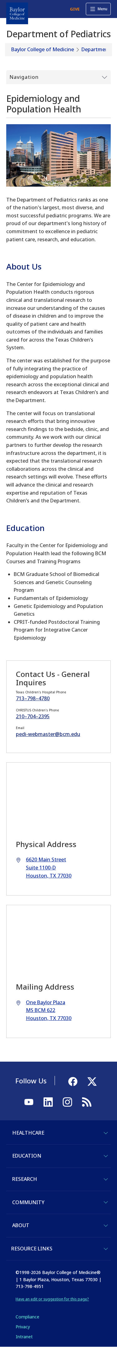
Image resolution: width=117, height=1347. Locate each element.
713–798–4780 (33, 698)
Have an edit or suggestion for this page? (52, 1299)
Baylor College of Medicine (42, 49)
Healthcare (28, 1132)
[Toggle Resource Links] (106, 1249)
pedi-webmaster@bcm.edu (48, 734)
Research (24, 1179)
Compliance (27, 1317)
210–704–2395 (33, 716)
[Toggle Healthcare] (106, 1133)
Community (28, 1202)
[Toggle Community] (106, 1202)
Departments (97, 49)
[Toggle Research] (106, 1179)
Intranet (24, 1337)
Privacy (23, 1327)
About (20, 1225)
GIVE (75, 9)
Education (26, 1155)
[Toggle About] (106, 1226)
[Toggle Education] (106, 1156)
